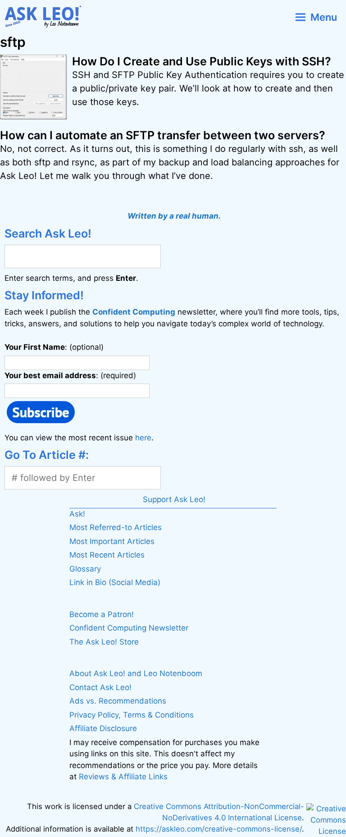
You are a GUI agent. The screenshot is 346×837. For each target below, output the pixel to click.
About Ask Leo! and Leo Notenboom (135, 673)
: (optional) (54, 347)
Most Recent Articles (107, 554)
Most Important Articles (112, 541)
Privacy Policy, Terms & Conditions (131, 714)
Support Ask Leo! (174, 499)
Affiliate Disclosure (103, 728)
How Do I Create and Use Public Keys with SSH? (201, 61)
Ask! (77, 513)
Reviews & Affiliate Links (123, 776)
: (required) (70, 375)
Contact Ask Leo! (100, 687)
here (143, 437)
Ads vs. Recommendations (117, 700)
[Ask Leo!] (47, 17)
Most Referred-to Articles (115, 527)
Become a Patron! (101, 614)
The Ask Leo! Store (104, 641)
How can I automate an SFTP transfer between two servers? (162, 135)
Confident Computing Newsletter (128, 627)
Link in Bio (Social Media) (114, 582)
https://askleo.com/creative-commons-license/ (219, 828)
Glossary (85, 568)
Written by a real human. (174, 215)
